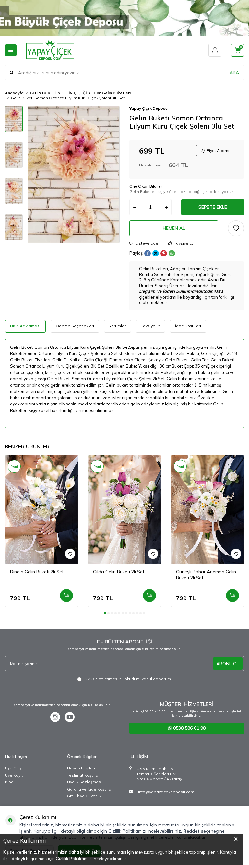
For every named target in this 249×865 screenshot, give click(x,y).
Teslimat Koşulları (84, 775)
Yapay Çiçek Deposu (148, 108)
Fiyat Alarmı (218, 150)
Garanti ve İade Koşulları (90, 789)
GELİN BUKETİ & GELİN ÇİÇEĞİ (58, 92)
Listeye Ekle (146, 243)
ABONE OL (227, 663)
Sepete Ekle (212, 207)
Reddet (191, 831)
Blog (9, 782)
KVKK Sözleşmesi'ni (104, 679)
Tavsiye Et (183, 243)
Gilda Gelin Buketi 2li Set (118, 572)
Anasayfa (14, 92)
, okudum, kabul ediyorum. (128, 679)
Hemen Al (174, 228)
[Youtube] (70, 717)
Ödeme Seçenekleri (75, 326)
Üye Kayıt (14, 775)
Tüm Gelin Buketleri (112, 92)
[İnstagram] (55, 717)
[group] (73, 174)
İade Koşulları (188, 326)
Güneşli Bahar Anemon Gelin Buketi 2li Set (206, 575)
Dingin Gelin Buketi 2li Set (37, 572)
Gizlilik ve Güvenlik (84, 795)
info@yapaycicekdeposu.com (166, 792)
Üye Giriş (13, 768)
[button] (105, 613)
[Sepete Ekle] (66, 595)
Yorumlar (117, 326)
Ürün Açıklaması (25, 326)
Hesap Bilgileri (81, 768)
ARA (234, 72)
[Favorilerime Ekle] (70, 554)
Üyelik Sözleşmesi (84, 782)
